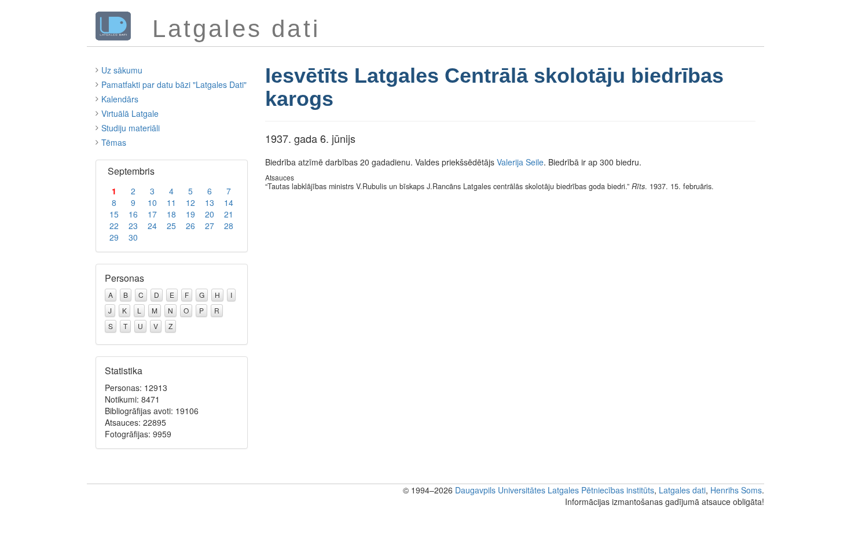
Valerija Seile (520, 162)
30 (133, 237)
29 (114, 237)
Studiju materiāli (130, 128)
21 (228, 214)
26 (190, 225)
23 (133, 225)
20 (209, 214)
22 (114, 225)
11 (171, 202)
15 (114, 214)
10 (152, 202)
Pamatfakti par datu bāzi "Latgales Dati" (174, 84)
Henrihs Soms (736, 490)
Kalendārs (119, 99)
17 (152, 214)
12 (190, 202)
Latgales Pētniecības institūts (601, 490)
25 (171, 225)
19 (190, 214)
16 (133, 214)
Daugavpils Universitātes (500, 490)
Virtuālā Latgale (130, 113)
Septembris (131, 171)
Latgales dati (682, 490)
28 (228, 225)
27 (209, 225)
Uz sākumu (121, 70)
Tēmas (113, 142)
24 (152, 225)
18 (171, 214)
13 (209, 202)
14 (228, 202)
